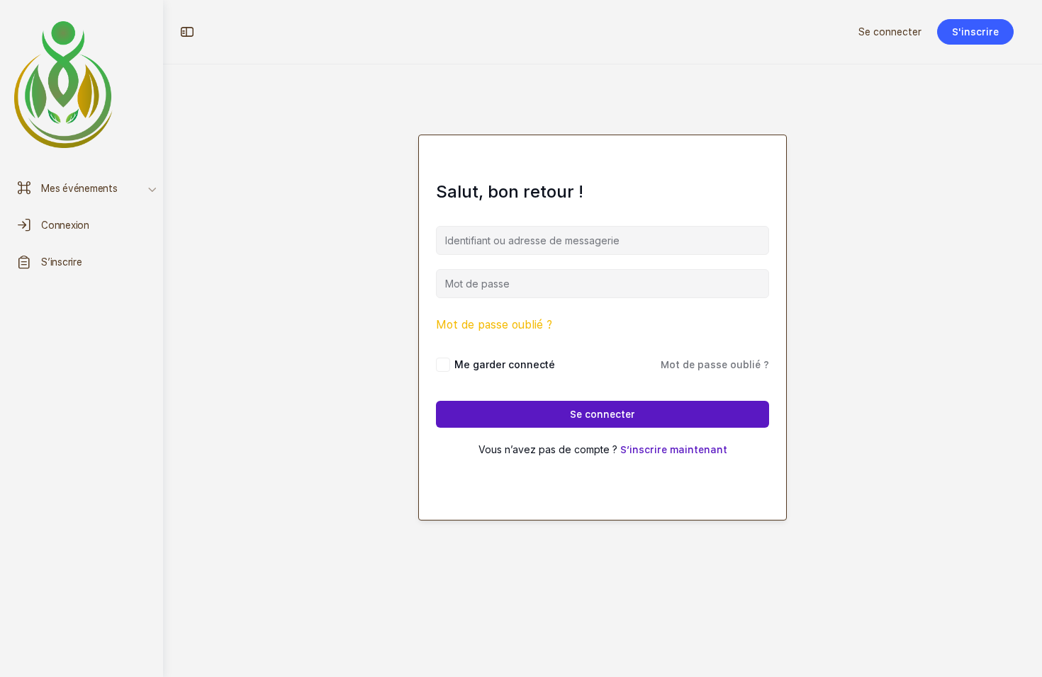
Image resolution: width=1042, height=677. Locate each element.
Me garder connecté (504, 364)
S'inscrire (975, 32)
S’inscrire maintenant (673, 449)
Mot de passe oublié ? (494, 324)
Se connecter (889, 32)
